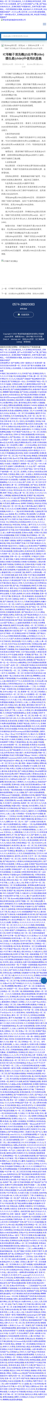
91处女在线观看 (14, 1381)
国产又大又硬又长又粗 (13, 519)
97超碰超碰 (14, 795)
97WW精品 (40, 1161)
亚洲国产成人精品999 (35, 495)
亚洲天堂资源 (35, 639)
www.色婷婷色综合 (10, 1174)
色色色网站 (7, 517)
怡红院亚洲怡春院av (33, 784)
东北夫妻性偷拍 (24, 1288)
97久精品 (3, 405)
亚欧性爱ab (32, 1108)
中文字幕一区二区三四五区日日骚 (18, 1172)
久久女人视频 (18, 792)
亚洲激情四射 (26, 1084)
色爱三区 (3, 705)
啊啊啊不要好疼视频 (11, 392)
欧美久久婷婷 (10, 739)
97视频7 (18, 708)
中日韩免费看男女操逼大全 (28, 1169)
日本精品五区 (18, 1230)
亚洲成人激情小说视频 (37, 437)
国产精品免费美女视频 (23, 1203)
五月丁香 (6, 898)
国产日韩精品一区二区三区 (34, 1317)
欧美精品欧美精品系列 (33, 861)
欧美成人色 (7, 1121)
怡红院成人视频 (23, 999)
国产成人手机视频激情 (21, 586)
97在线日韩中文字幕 (11, 896)
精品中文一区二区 (18, 1187)
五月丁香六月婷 (12, 408)
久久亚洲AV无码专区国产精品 (33, 848)
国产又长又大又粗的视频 (33, 1222)
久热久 (5, 970)
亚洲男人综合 (17, 1119)
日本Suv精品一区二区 (11, 692)
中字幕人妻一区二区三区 (36, 376)
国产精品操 (16, 837)
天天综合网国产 (23, 1333)
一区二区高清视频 (39, 941)
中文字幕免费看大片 (21, 1201)
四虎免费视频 (39, 758)
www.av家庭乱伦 (12, 501)
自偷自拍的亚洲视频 (12, 1087)
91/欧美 (6, 790)
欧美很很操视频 (26, 408)
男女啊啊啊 (9, 986)
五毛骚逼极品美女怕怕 (14, 453)
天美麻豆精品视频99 (32, 602)
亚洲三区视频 (20, 535)
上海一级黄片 (38, 408)
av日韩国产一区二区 (8, 440)
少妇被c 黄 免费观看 (11, 941)
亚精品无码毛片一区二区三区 (11, 694)
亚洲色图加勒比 (26, 501)
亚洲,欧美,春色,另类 (16, 1365)
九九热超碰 (16, 872)
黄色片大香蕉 (15, 848)
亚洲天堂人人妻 (26, 1336)
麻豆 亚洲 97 (40, 1272)
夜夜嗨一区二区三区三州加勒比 (33, 692)
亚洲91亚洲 (31, 1283)
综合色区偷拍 (36, 898)
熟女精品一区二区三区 (36, 617)
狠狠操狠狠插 (28, 991)
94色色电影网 (13, 1336)
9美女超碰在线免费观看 (32, 700)
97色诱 (38, 564)
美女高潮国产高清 (18, 543)
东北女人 (39, 1214)
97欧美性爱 (9, 1203)
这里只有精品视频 (15, 1089)
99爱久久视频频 (38, 403)
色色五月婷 (7, 458)
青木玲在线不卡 (34, 917)
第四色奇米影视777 (10, 1331)
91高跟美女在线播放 (11, 1129)
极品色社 (23, 917)
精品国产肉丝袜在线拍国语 (32, 1373)
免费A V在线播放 (19, 1121)
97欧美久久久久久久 (32, 970)
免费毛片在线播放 (24, 541)
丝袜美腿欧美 (10, 609)
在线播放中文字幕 (28, 973)
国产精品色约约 (9, 861)
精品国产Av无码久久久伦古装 (34, 1241)
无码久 (22, 421)
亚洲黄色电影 (19, 1278)
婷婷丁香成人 (8, 493)
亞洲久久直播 (35, 427)
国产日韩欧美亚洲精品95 (30, 487)
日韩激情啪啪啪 (17, 1050)
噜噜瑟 (34, 456)
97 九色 (41, 1134)
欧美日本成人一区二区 (20, 938)
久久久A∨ (38, 493)
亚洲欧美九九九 (29, 816)
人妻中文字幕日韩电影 (21, 1182)
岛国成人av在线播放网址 (32, 1357)
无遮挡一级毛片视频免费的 (15, 1315)
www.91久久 (15, 1134)
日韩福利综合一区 (23, 930)
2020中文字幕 (25, 941)
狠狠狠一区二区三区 (29, 464)
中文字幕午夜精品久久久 (35, 543)
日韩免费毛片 (5, 363)
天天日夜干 (7, 803)
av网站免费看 (37, 1248)
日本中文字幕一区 (10, 936)
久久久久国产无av (33, 1002)
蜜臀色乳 (39, 604)
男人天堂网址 (20, 514)
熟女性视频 (26, 1349)
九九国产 (12, 1333)
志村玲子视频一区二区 (24, 901)
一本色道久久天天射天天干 (10, 1275)
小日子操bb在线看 (28, 652)
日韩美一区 (16, 657)
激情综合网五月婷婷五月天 (30, 1129)
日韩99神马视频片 (27, 559)
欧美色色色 (40, 1121)
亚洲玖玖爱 (33, 1044)
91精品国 (38, 904)
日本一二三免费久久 (28, 1140)
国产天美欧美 (10, 914)
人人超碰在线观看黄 (22, 623)
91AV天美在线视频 (15, 1126)
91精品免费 (38, 901)
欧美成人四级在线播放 (33, 1230)
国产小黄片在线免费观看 (34, 792)
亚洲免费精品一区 (10, 1156)
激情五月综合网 (17, 625)
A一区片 (18, 1386)
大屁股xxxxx (23, 546)
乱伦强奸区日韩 (24, 644)
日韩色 (36, 1164)
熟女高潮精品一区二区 (35, 535)
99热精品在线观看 (34, 1073)
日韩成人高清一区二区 (32, 1270)
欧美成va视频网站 (15, 411)
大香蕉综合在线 (37, 774)
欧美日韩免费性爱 (7, 1243)
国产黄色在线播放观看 (17, 1283)
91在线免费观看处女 (31, 790)
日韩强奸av (14, 1352)
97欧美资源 (23, 877)
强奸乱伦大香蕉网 (22, 766)
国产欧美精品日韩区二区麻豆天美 (21, 1132)
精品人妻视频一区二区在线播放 (23, 1344)
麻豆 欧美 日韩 (21, 575)
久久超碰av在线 (14, 1084)
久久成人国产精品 (17, 498)
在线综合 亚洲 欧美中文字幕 (21, 1209)
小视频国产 (15, 464)
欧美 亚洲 (42, 909)
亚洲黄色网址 (38, 397)
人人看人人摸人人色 (16, 1312)
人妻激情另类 (5, 572)
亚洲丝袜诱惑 (29, 1238)
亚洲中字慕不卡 (38, 1251)
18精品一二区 (26, 824)
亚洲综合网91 (18, 551)
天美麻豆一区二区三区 (11, 859)
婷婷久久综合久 (21, 811)
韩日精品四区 (32, 1158)
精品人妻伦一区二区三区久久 (18, 1015)
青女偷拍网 (30, 514)
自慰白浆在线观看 (19, 1259)
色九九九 (39, 477)
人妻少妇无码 (11, 1272)
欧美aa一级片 (13, 1235)
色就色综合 (32, 827)
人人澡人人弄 (37, 1301)
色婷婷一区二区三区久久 (30, 803)
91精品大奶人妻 (14, 705)
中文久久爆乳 (26, 641)
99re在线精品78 (21, 607)
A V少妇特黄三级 (39, 411)
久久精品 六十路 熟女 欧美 (28, 1113)
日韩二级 (18, 991)
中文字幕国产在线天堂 (20, 432)
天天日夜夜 (33, 1193)
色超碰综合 (30, 1161)
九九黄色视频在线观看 (26, 1156)
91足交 (34, 609)
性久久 (20, 602)
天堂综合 (7, 832)
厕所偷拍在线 (28, 904)
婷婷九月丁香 (11, 835)
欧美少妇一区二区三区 (28, 578)
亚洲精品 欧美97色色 (36, 1177)
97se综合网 (21, 1190)
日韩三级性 (23, 737)
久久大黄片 (4, 1124)
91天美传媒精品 (19, 1063)
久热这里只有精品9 (32, 1312)
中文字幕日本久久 (22, 734)
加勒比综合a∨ (25, 1246)
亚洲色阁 (31, 1153)
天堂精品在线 (36, 644)
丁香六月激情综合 (37, 1195)
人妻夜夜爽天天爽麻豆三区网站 (12, 1002)
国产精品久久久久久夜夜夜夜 (30, 808)
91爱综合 (24, 1320)
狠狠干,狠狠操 (10, 541)
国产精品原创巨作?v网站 (9, 761)
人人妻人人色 (32, 1259)
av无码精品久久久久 (35, 636)
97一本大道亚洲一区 (38, 1254)
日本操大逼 (39, 1238)
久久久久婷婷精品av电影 (9, 1280)
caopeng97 (26, 1275)
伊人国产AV (34, 747)
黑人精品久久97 (14, 912)
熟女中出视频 (37, 814)
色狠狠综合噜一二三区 (27, 686)
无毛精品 (31, 859)
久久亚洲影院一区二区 (32, 694)
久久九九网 (28, 1126)
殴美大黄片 (39, 1023)
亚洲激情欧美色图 (13, 612)
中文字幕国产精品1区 (11, 949)
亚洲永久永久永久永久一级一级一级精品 (24, 1036)
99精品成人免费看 (17, 1206)
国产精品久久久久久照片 (23, 1164)
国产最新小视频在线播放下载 (31, 1309)
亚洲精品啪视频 (29, 477)
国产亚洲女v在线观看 (28, 392)
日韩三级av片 (32, 480)
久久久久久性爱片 (28, 1087)
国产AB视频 (27, 1264)
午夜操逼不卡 (15, 840)
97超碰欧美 (25, 1217)
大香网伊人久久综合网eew (26, 782)
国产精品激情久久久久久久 (20, 750)
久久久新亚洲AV (18, 1012)
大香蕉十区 (37, 533)
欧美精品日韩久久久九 (28, 522)
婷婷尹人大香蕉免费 (33, 572)
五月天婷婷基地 (17, 416)
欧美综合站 (39, 434)
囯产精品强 (37, 660)
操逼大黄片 (21, 1150)
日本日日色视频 (11, 729)
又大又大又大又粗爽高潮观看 (16, 509)
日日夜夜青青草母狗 (23, 1039)
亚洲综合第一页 (18, 596)
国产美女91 (29, 498)
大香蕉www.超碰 (21, 864)
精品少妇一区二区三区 (12, 506)
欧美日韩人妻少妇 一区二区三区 (24, 845)
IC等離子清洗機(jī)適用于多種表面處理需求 (25, 288)
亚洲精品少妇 (32, 684)
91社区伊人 (39, 843)
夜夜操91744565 (30, 405)
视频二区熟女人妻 (22, 1262)
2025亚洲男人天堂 (36, 806)
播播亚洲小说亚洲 (12, 631)
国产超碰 (41, 1315)
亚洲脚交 (19, 739)
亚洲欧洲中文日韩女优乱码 (15, 1291)
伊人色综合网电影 (15, 920)
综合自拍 (38, 498)
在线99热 (16, 803)
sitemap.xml (15, 339)
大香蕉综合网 (17, 384)
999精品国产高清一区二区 (25, 1103)
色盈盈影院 (29, 1331)
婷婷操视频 (39, 925)
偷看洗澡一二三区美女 (24, 1256)
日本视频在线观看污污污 (26, 689)
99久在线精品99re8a (14, 1270)
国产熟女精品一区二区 (19, 437)
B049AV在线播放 (35, 1233)
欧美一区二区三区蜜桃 (22, 1376)
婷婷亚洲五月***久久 (14, 681)
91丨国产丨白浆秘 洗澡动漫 (32, 822)
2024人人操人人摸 (7, 814)
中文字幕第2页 (6, 670)
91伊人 (24, 840)
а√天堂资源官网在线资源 (29, 1066)
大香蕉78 (42, 755)
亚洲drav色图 (27, 533)
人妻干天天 (31, 525)
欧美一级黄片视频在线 (25, 819)
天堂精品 (11, 474)
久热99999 (36, 718)
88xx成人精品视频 (15, 1225)
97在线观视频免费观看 (27, 588)
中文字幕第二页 (11, 1158)
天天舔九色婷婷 (16, 594)
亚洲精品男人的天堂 (18, 997)
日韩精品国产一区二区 (20, 869)
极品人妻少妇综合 (24, 951)
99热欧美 (6, 625)
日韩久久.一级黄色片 (28, 599)
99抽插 (41, 742)
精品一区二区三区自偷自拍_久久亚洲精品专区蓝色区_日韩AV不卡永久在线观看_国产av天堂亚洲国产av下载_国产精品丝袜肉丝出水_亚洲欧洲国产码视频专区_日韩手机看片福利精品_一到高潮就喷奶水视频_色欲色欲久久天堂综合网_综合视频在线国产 (23, 355)
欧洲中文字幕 (18, 954)
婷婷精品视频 (35, 1360)
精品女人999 (17, 583)
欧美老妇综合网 (11, 1113)
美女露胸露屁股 (6, 747)
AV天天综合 (4, 944)
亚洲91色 (28, 676)
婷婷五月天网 (36, 586)
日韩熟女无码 (23, 1360)
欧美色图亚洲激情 (7, 1256)
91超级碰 (38, 1331)
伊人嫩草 (21, 1161)
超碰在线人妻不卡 (7, 1018)
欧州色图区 (30, 421)
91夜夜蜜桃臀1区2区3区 (25, 914)
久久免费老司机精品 (34, 647)
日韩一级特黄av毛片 (37, 570)
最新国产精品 (40, 795)
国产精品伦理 (17, 477)
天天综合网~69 (40, 681)
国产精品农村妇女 (20, 1108)
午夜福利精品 (20, 742)
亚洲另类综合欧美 (33, 1323)
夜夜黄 (21, 1331)
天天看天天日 (32, 697)
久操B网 (6, 1209)
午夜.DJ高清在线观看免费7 (20, 967)
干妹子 (14, 1304)
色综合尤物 (41, 920)
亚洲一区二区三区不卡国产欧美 (17, 1378)
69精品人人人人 (9, 1055)
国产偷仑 (34, 485)
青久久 (7, 1187)
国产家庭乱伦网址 (7, 615)
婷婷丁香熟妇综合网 (22, 774)
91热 (6, 1333)
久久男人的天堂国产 (21, 1195)
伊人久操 (25, 1071)
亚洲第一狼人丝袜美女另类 (13, 676)
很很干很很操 (8, 564)
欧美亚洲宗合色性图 (8, 1180)
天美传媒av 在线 (11, 660)
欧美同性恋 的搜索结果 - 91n (11, 1238)
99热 (8, 543)
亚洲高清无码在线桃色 (18, 450)
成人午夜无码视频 (27, 761)
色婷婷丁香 (7, 1182)
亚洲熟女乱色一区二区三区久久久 (16, 1060)
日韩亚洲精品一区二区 (25, 843)
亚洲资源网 (7, 1044)
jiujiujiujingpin (32, 1315)
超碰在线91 (26, 429)
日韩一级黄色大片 (27, 363)
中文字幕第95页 (9, 448)
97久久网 (28, 1365)
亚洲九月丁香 (10, 710)
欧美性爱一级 (40, 363)
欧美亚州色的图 (31, 753)
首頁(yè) (21, 45)
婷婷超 (36, 1209)
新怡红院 (6, 389)
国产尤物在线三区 (10, 602)
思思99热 (42, 1193)
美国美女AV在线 (40, 474)
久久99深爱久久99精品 (14, 567)
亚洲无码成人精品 (23, 1347)
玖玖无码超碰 (30, 1142)
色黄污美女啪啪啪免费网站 (33, 962)
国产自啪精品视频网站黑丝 (21, 389)
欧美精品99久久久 (7, 1262)
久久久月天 (41, 525)
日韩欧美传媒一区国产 (19, 548)
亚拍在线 (38, 888)
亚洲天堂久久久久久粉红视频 (11, 1317)
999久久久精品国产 (27, 461)
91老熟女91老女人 (12, 487)
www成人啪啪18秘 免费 (26, 800)
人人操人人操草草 (17, 1028)
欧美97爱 (8, 586)
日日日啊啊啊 (8, 1267)
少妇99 (24, 859)
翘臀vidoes (15, 503)
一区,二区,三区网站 (20, 670)
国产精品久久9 (40, 1095)
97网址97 (4, 379)
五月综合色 (8, 1278)
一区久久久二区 (24, 1116)
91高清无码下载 (28, 769)
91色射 (7, 464)
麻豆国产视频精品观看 (32, 1081)
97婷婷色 (6, 416)
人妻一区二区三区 (27, 716)
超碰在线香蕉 (30, 604)
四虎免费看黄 (38, 837)
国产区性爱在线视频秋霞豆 (35, 1028)
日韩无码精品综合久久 (17, 684)
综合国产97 (36, 1111)
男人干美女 (35, 978)
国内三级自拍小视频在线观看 (28, 440)
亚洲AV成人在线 (18, 784)
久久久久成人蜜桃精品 (17, 697)
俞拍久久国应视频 (28, 517)
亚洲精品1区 (23, 1052)
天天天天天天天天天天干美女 (21, 538)
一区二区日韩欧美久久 (13, 1264)
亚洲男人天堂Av (27, 472)
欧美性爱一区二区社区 (18, 366)
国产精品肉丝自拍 (15, 957)
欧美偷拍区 (29, 596)
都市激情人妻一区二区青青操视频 (16, 485)
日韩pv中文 (23, 1233)
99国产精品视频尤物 (32, 668)
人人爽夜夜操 (17, 832)
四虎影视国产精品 (23, 609)
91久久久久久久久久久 (24, 975)
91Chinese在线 (19, 1341)
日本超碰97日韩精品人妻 (14, 1166)
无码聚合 (15, 922)
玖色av (29, 1063)
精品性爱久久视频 (23, 400)
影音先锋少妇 (10, 782)
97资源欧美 (33, 1328)
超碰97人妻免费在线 (16, 466)
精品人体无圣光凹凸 (24, 1105)
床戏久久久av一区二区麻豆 (20, 1325)
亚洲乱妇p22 (30, 1339)
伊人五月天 (27, 490)
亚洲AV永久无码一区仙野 (33, 519)
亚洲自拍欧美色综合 (21, 747)
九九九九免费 (5, 922)
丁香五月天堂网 (26, 1235)
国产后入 (38, 1132)
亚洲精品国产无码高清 (27, 1296)
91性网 (11, 766)
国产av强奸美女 (6, 434)
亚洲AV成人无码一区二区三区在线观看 (18, 1227)
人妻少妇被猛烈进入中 (15, 1142)
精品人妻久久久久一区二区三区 (12, 1323)
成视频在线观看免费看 (25, 1355)
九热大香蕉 (38, 1256)
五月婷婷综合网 (23, 1020)
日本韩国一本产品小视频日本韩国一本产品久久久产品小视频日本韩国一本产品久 (23, 1147)
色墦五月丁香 (13, 716)
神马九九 (32, 548)
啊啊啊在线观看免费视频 (12, 1400)
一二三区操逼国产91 (33, 1286)
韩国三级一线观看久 (38, 649)
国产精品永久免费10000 (21, 1301)
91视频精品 (12, 1116)
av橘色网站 (21, 662)
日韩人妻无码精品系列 (22, 403)
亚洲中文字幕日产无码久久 (32, 1368)
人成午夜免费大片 (38, 1349)
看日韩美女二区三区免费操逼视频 (13, 885)
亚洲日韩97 (40, 551)
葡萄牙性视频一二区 (32, 1185)
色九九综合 (4, 413)
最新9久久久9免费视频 (37, 811)
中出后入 (41, 1108)
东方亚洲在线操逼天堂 (35, 580)
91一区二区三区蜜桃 (23, 1111)
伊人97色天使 (21, 1055)
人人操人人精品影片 (20, 1044)
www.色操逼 (9, 514)
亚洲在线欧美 (25, 1092)
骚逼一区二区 (15, 1042)
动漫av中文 (7, 983)
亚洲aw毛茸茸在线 (17, 1286)
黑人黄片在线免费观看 (25, 1026)
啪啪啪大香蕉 (36, 1370)
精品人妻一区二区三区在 (24, 493)
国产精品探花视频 (7, 1111)
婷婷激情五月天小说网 (13, 904)
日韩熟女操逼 (34, 721)
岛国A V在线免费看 (31, 453)
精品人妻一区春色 (35, 1055)
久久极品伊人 (25, 893)
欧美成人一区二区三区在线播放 (22, 413)
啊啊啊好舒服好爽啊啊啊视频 (19, 1007)
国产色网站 (15, 363)
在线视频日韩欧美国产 (30, 1068)
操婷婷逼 (11, 909)
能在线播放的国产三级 (37, 1320)
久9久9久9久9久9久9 (35, 1145)
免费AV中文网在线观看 (14, 1185)
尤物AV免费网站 (6, 1095)
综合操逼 (41, 745)
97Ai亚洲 (6, 1344)
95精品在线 (27, 957)
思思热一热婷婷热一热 (32, 989)
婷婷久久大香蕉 (9, 1347)
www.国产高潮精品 (7, 851)
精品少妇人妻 (39, 620)
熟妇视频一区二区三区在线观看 (27, 1018)
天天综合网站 (31, 445)
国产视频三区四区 (24, 1251)
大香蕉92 (19, 861)
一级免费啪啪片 (6, 1164)
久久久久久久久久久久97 (29, 922)
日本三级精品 (13, 599)
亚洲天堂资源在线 (7, 620)
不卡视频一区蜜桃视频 (28, 965)
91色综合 (35, 1288)
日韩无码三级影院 (17, 798)
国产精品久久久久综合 (19, 1097)
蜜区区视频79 (22, 1328)
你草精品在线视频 (37, 1015)
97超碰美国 (14, 917)
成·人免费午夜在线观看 (12, 533)
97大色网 (33, 766)
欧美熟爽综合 (28, 888)
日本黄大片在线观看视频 (33, 739)
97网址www (4, 795)
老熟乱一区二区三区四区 (34, 625)
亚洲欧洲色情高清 (38, 400)
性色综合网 (9, 774)
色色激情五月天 (16, 591)
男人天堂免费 (32, 1150)
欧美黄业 (33, 745)
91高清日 (6, 503)
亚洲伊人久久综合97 (13, 1071)
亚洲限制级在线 (27, 875)
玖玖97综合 (12, 644)
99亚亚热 (16, 525)
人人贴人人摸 (23, 628)
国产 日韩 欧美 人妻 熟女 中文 (28, 1198)
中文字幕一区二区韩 (31, 1010)
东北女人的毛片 (13, 461)
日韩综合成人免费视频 (11, 973)
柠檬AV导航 (38, 591)
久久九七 (39, 1142)
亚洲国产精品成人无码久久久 (28, 723)
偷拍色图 (25, 745)
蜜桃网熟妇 (32, 928)
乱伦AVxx (32, 678)
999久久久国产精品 (27, 1352)
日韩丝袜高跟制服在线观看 (26, 909)
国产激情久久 (36, 835)
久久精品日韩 (27, 368)
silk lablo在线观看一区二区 (10, 745)
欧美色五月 (40, 702)
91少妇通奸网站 (6, 403)
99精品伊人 (4, 437)
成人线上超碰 (32, 742)
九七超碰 (41, 1259)
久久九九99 (9, 1103)
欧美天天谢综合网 (35, 424)
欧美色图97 (12, 1360)
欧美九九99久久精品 (25, 758)
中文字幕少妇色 (25, 456)
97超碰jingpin (15, 875)
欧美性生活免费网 (22, 639)
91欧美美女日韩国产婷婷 (10, 652)
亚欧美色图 (16, 641)
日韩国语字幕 (22, 424)
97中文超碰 (12, 655)
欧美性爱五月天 (37, 1020)
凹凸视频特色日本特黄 (11, 1058)
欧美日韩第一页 (12, 965)
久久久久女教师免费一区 (26, 448)
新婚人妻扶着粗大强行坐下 (32, 705)
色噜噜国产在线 (33, 1291)
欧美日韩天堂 (28, 681)
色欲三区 (16, 517)
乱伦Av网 (40, 816)
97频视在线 (37, 957)
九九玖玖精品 (28, 583)
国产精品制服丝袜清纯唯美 (28, 1174)
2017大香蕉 (38, 851)
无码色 (38, 421)
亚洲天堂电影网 (9, 570)
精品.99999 (9, 1039)
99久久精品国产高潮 (11, 893)
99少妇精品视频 (19, 376)
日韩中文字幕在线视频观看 (23, 434)
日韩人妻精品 (15, 429)
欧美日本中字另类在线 (30, 1058)
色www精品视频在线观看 (20, 898)
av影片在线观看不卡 (12, 1384)
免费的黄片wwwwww (8, 758)
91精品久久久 (34, 670)
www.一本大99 (12, 1296)
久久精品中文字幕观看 (17, 1392)
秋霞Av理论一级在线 (20, 806)
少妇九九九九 (20, 647)
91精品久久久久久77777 (35, 1278)
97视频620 (22, 1158)
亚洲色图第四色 (29, 853)
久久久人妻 (24, 896)
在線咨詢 (25, 315)
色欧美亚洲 (25, 1211)
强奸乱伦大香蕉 (31, 1394)
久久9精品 (36, 429)
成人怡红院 (36, 1076)
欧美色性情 (12, 721)
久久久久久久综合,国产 (17, 482)
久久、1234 (27, 1119)
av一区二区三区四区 (38, 432)
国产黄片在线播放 (34, 366)
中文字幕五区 (11, 1193)
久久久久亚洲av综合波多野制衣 (25, 1034)
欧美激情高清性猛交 (27, 1079)
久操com (35, 1376)
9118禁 (19, 816)
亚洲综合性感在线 (12, 1309)
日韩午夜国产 (10, 930)
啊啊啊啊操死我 (35, 877)
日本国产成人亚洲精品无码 (32, 373)
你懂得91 (28, 1206)
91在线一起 (4, 928)
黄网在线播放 (8, 1397)
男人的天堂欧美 (13, 1047)
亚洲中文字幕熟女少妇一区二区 (18, 933)
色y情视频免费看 (39, 824)
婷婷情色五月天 (35, 509)
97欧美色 (26, 978)
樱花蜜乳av (20, 851)
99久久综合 (14, 1076)
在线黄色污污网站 (10, 830)
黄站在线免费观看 (28, 994)
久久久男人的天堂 (24, 718)
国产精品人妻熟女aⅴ (31, 1386)
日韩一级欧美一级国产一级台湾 (22, 1214)
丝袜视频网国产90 (29, 912)
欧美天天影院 (35, 554)
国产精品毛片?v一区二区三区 (14, 617)
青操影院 (39, 1339)
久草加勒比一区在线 (23, 814)
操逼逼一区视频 (24, 655)
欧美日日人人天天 (15, 853)
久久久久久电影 (28, 925)
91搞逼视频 (35, 1217)
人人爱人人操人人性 (16, 883)
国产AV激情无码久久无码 (24, 1095)
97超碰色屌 (4, 798)
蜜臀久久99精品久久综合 (24, 1397)
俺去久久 (33, 734)
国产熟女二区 (36, 655)
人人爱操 (31, 702)
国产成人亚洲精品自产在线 (18, 1254)
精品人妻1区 (5, 1320)
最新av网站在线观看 (32, 458)
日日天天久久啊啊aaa (18, 928)
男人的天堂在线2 (6, 527)
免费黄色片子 (8, 978)
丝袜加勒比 (10, 400)
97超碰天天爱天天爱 (11, 578)
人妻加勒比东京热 (27, 795)
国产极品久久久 (24, 835)
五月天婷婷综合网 (38, 1092)
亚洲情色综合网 (16, 1241)
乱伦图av (3, 684)
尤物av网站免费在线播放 (26, 1005)
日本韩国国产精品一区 (35, 381)
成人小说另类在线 (36, 1384)
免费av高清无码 (19, 1145)
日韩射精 (6, 548)
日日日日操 (4, 366)
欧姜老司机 (12, 771)
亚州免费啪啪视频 (10, 1169)
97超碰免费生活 (22, 570)
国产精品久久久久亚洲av (27, 936)
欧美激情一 (15, 1320)
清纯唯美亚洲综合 (17, 1137)
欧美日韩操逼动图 (27, 511)
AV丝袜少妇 (22, 729)
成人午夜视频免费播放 (26, 830)
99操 (20, 1304)
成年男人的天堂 (21, 856)
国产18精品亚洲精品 (26, 771)
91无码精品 (4, 1097)
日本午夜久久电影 (21, 527)
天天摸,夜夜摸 (10, 1105)
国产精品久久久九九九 (34, 1187)
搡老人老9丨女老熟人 (24, 474)
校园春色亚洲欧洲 (19, 495)
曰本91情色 (12, 628)
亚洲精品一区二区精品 (13, 1357)
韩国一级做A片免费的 (30, 763)
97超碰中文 (29, 906)
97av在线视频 (21, 678)
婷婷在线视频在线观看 (26, 867)
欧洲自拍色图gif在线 (11, 1092)
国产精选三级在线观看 (24, 620)
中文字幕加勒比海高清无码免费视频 (26, 1294)
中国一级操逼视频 (32, 954)
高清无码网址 (22, 827)
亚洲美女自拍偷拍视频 (29, 981)
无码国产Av (4, 1352)
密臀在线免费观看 (15, 405)
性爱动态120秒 (16, 779)
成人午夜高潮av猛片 (29, 506)
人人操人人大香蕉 (23, 710)
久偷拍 (16, 559)
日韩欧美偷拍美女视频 (17, 636)
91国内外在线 (25, 1076)
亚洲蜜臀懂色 (12, 1052)
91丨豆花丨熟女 (29, 920)
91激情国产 (34, 628)
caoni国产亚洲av (6, 623)
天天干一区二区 (34, 856)
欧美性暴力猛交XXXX (8, 546)
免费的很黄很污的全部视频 (30, 1280)
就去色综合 (16, 1217)
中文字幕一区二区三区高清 (13, 1394)
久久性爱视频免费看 (29, 1134)
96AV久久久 (4, 498)
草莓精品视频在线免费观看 (20, 726)
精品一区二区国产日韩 (23, 880)
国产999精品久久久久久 (22, 983)
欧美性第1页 (30, 551)
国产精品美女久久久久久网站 (33, 612)
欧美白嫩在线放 (39, 1235)
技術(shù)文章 (33, 45)
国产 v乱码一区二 (13, 665)
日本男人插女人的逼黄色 (12, 962)
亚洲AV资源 (29, 564)
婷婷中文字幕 (28, 1089)
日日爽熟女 (31, 1121)
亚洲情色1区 (19, 564)
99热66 (6, 875)
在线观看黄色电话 (15, 1010)
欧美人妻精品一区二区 (9, 1031)
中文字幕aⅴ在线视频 (35, 997)
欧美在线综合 (14, 395)
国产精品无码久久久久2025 (24, 1389)
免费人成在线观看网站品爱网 (24, 1299)
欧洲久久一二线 (12, 511)
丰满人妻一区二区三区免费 (31, 949)
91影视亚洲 (16, 1368)
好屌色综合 (7, 525)
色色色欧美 (39, 596)
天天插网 (29, 851)
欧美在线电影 (33, 840)
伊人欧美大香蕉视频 (31, 594)
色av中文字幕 (18, 458)
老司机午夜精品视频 (16, 1362)
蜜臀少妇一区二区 (13, 822)
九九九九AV (7, 1108)
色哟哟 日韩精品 (27, 503)
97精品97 (35, 556)
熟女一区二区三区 (22, 787)
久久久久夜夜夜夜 (13, 994)
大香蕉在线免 (39, 875)
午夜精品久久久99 (10, 686)
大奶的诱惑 (29, 1012)
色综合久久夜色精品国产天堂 (14, 580)
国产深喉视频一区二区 (18, 1177)
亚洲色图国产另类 (16, 1222)
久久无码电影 (29, 1023)
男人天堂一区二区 (31, 416)
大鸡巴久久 (19, 604)
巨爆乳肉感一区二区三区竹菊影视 (26, 1219)
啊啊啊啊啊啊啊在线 (38, 999)
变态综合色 (17, 490)
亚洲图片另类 (23, 721)
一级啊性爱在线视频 (26, 1272)
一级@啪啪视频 (16, 790)
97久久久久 (32, 737)
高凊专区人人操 (21, 702)
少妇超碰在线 (37, 1007)
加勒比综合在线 (14, 427)
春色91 (5, 395)
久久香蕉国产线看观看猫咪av (14, 713)
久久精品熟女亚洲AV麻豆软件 (21, 944)
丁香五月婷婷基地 (17, 906)
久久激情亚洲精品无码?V (33, 384)
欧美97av (25, 427)
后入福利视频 (24, 554)
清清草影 (11, 673)
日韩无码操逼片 (11, 867)
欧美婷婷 (11, 819)
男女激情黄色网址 (37, 869)
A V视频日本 (41, 1079)
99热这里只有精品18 (29, 665)
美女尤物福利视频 (22, 649)
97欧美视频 (4, 538)
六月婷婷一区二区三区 (9, 554)
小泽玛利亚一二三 (36, 527)
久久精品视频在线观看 (18, 1124)
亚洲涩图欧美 (10, 800)
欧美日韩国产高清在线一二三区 (18, 1248)
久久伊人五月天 (29, 832)
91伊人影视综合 (27, 657)
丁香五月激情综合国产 (13, 888)
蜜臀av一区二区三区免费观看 (26, 1243)
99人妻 (18, 763)
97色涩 (23, 1047)
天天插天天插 (23, 1193)
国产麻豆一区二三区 (11, 1066)
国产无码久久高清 (16, 970)
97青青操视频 (10, 678)
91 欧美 (34, 623)
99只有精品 (25, 1370)
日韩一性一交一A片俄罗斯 (20, 556)
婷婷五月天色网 (16, 1081)
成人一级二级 (27, 837)
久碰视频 (22, 480)
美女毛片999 (28, 591)
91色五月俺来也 (14, 1349)
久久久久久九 (5, 477)
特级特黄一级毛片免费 (11, 1068)
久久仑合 (28, 466)
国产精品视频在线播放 (17, 1073)
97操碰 (43, 668)
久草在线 (13, 1161)
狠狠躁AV (10, 856)
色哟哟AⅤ (18, 978)
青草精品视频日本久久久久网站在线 (28, 1267)
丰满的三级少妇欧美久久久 (10, 373)
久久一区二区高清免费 (15, 1339)
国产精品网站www (32, 1137)
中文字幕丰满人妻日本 (32, 1304)
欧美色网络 (35, 1347)
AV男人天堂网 (15, 769)
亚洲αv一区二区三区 (26, 1031)
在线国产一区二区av (15, 989)
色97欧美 (17, 946)
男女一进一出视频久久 (18, 1100)
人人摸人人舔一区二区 (9, 877)
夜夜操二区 (27, 411)
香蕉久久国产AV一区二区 (34, 883)
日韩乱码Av (13, 522)
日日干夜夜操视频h (22, 530)
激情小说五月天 (33, 1047)
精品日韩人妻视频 (25, 660)
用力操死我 (14, 1079)
